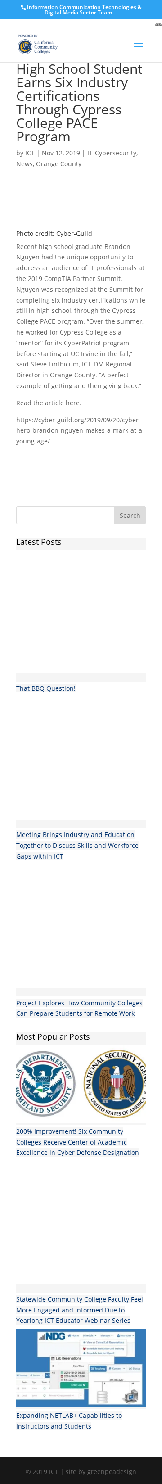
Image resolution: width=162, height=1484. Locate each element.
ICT (30, 153)
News (24, 163)
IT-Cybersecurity (111, 153)
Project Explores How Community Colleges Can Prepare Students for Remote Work (79, 1008)
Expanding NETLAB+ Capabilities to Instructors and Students (69, 1420)
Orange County (58, 163)
